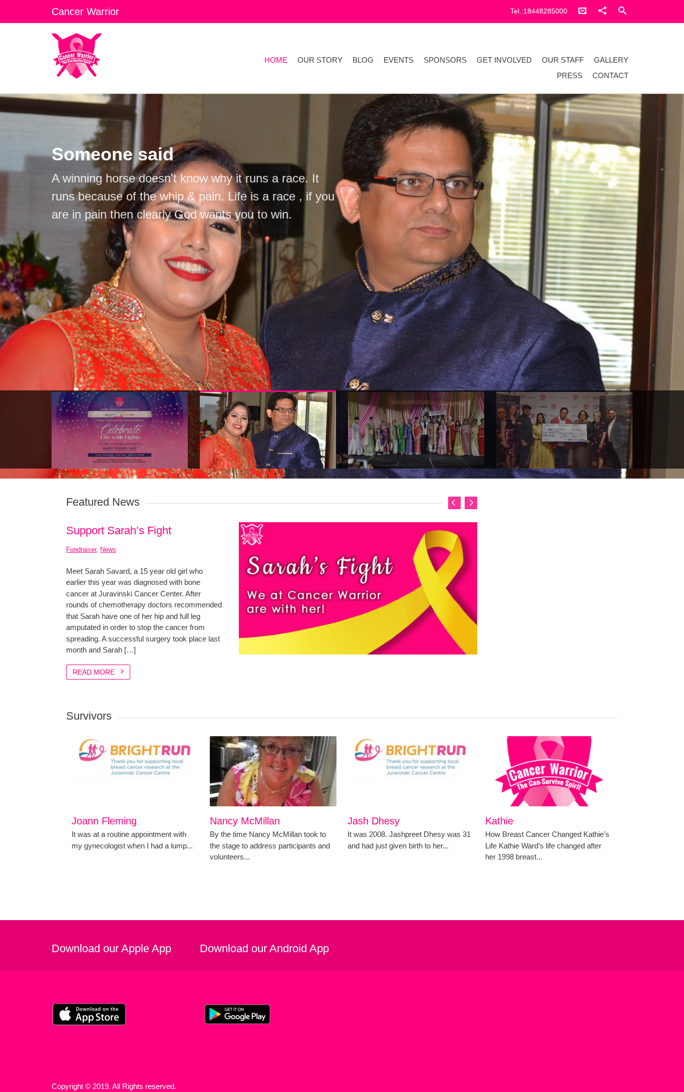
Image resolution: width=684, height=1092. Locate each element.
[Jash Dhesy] (411, 771)
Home (275, 60)
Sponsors (445, 60)
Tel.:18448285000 (538, 11)
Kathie (499, 820)
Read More (95, 672)
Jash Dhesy (374, 820)
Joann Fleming (104, 820)
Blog (363, 60)
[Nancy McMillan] (273, 771)
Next (620, 365)
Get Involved (504, 60)
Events (399, 60)
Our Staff (563, 60)
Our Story (320, 60)
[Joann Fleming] (135, 771)
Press (569, 75)
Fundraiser (81, 549)
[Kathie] (548, 771)
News (108, 549)
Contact (610, 75)
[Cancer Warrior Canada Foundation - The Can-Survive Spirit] (138, 56)
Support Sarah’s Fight (118, 530)
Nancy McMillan (245, 820)
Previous (63, 365)
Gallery (611, 60)
